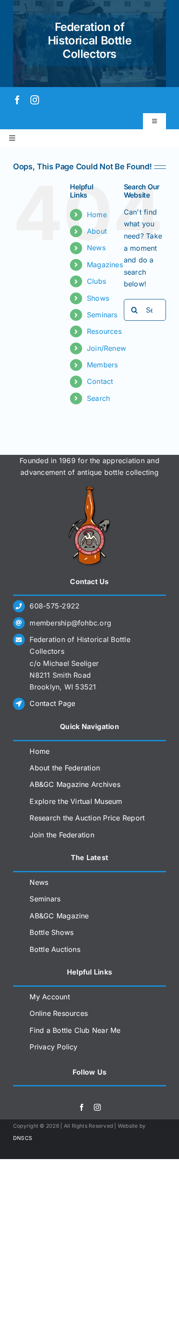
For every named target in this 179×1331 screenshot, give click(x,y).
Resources (104, 331)
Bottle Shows (51, 932)
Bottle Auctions (55, 949)
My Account (50, 996)
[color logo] (89, 489)
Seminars (102, 314)
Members (102, 364)
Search (98, 398)
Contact (100, 381)
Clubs (96, 281)
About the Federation (65, 767)
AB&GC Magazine (59, 915)
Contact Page (52, 703)
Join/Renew (106, 348)
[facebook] (17, 100)
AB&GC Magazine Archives (75, 784)
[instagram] (34, 100)
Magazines (105, 264)
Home (97, 214)
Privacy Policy (53, 1046)
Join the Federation (62, 834)
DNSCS (22, 1138)
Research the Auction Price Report (87, 817)
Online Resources (59, 1013)
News (96, 247)
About (97, 231)
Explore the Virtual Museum (76, 801)
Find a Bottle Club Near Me (75, 1030)
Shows (98, 298)
